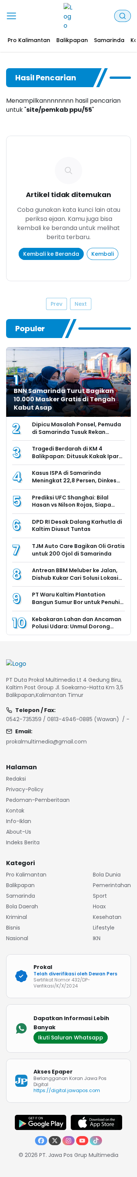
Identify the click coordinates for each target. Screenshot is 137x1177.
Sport (100, 896)
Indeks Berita (23, 842)
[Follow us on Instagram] (68, 1140)
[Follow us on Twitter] (55, 1140)
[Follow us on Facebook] (41, 1140)
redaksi (16, 779)
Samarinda (20, 896)
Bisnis (13, 927)
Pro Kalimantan (26, 874)
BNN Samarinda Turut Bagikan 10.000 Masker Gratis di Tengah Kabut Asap (64, 399)
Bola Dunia (107, 874)
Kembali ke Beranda (51, 254)
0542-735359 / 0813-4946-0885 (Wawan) (62, 719)
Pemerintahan (112, 885)
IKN (96, 938)
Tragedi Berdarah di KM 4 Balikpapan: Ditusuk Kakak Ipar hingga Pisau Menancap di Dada (77, 456)
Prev (56, 304)
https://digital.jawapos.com (66, 1090)
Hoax (99, 906)
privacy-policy (24, 789)
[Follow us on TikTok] (96, 1140)
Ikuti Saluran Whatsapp (70, 1037)
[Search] (122, 16)
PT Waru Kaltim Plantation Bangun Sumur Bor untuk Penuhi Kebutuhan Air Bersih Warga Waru (76, 606)
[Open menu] (11, 16)
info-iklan (18, 821)
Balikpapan (20, 885)
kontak (15, 810)
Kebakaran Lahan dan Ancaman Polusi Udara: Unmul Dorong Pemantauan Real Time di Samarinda (76, 630)
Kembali (102, 254)
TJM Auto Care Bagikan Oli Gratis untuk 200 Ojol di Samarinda (78, 549)
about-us (18, 832)
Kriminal (16, 917)
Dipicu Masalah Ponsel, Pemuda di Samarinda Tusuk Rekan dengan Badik (76, 432)
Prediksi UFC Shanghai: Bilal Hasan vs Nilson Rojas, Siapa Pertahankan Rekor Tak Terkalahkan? (71, 509)
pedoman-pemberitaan (38, 800)
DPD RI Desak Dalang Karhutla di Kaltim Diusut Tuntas (77, 525)
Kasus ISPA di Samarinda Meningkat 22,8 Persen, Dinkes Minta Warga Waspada (74, 480)
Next (81, 304)
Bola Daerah (22, 906)
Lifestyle (104, 927)
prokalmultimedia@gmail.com (46, 741)
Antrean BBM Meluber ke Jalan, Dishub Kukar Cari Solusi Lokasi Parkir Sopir (75, 578)
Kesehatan (107, 917)
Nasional (17, 938)
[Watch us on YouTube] (82, 1140)
